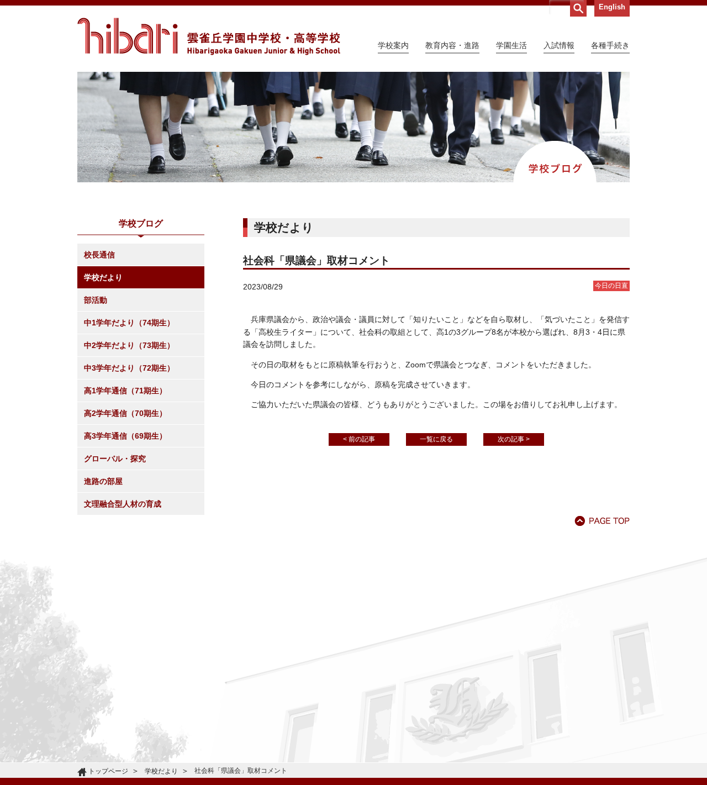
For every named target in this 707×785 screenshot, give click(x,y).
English (612, 7)
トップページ (108, 771)
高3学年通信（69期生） (125, 435)
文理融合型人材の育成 (122, 503)
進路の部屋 (103, 481)
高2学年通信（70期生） (125, 413)
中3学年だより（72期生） (129, 367)
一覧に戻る (436, 439)
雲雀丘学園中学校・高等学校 (208, 36)
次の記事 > (514, 439)
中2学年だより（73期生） (129, 345)
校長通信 (99, 254)
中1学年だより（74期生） (129, 322)
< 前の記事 (359, 439)
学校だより (103, 277)
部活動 (95, 300)
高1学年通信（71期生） (125, 390)
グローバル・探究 (115, 458)
